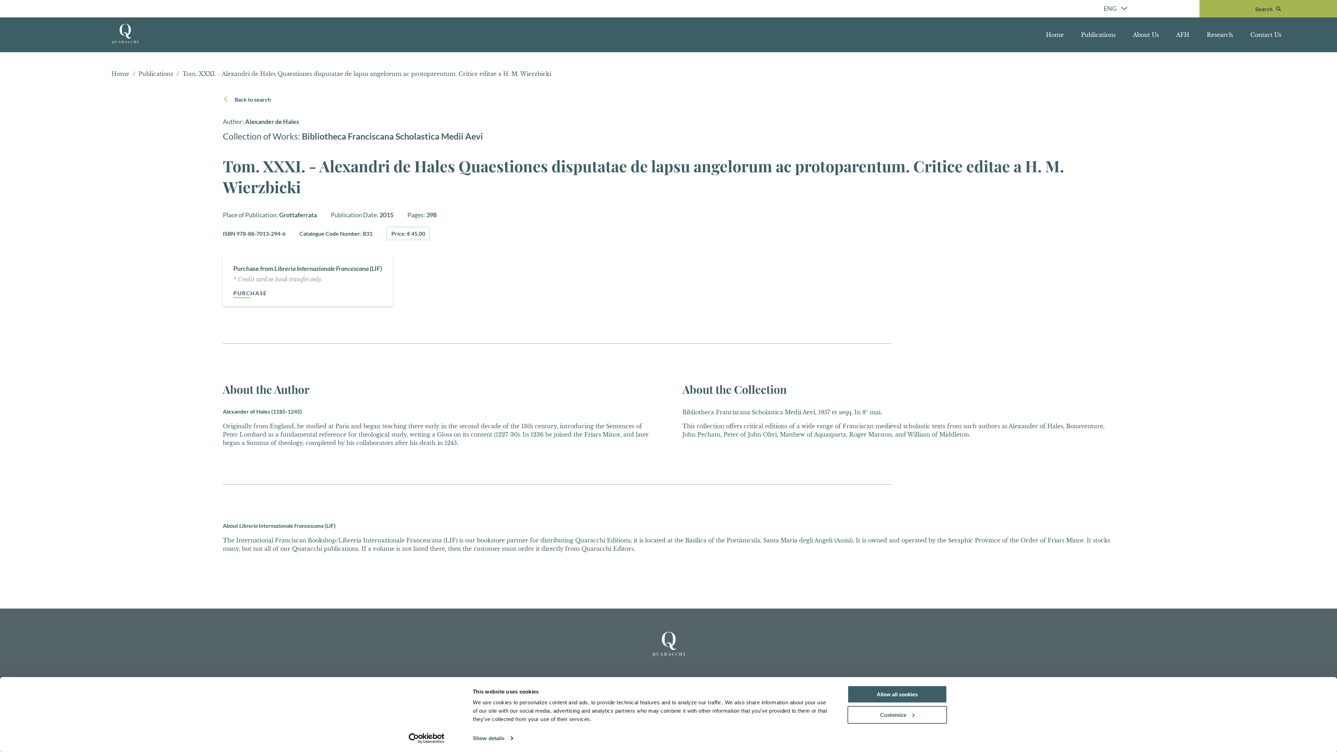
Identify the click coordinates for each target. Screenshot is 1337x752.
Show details (489, 738)
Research (1220, 34)
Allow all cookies (897, 694)
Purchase (250, 293)
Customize (893, 715)
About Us (1146, 34)
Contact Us (1265, 34)
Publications (1098, 34)
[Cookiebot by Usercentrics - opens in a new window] (426, 738)
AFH (1182, 34)
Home (1055, 34)
